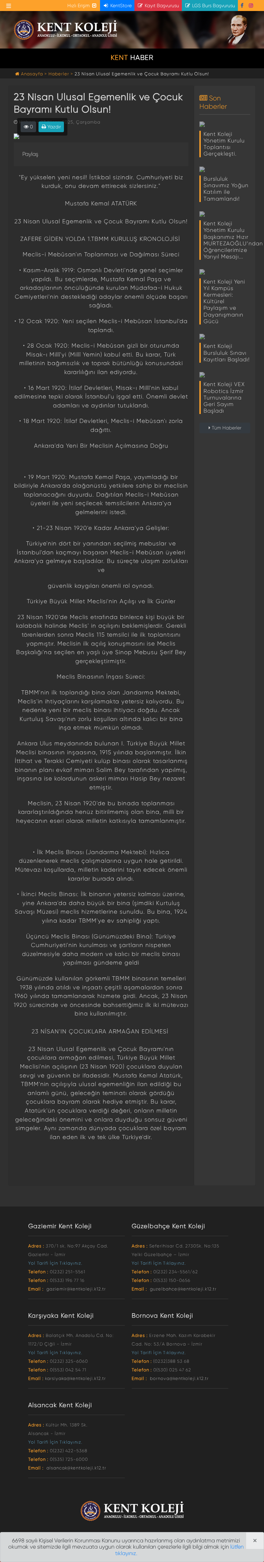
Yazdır (53, 126)
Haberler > (60, 73)
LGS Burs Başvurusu (213, 5)
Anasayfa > (34, 73)
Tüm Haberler (225, 428)
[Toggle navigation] (8, 6)
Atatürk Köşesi (238, 30)
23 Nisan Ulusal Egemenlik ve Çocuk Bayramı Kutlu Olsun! (142, 73)
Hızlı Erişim (79, 5)
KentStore (120, 5)
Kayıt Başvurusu (161, 5)
